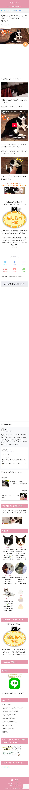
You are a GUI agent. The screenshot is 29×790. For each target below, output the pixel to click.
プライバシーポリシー (14, 785)
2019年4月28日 (9, 451)
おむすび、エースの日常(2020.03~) (12, 708)
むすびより (15, 2)
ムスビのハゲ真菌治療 (8, 718)
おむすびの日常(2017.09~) (16, 277)
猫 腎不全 (5, 732)
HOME (15, 780)
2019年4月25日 (8, 431)
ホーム (10, 783)
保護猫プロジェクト (8, 728)
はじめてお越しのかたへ (9, 715)
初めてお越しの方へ (17, 6)
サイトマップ (17, 783)
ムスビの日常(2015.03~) (9, 721)
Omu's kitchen (6, 704)
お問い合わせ (6, 767)
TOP (8, 6)
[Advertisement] (14, 61)
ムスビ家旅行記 (7, 725)
